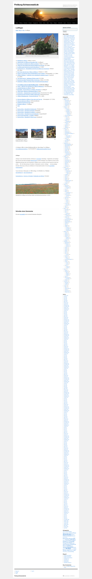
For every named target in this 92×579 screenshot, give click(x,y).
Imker (67, 123)
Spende (66, 150)
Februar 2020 (66, 389)
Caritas (66, 232)
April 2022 (65, 358)
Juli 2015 (65, 456)
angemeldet (22, 214)
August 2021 (66, 368)
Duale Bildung (67, 100)
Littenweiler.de (66, 560)
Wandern (66, 279)
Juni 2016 (65, 443)
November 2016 (66, 437)
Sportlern (66, 271)
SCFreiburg (68, 278)
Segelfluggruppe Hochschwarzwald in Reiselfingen (28, 67)
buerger (70, 531)
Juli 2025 (65, 311)
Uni (72, 550)
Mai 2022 (65, 357)
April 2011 (65, 518)
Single (66, 260)
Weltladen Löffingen (21, 104)
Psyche (66, 255)
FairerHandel (67, 160)
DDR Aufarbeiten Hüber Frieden (69, 35)
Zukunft (66, 155)
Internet (66, 175)
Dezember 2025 (66, 305)
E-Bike (67, 139)
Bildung (20, 23)
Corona (71, 533)
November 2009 (66, 519)
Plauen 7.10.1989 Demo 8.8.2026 (69, 63)
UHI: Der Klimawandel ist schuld (69, 88)
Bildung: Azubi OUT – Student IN (69, 45)
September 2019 (66, 396)
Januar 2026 (66, 304)
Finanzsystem (67, 161)
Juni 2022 (65, 356)
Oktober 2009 (66, 520)
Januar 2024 (66, 333)
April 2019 (65, 402)
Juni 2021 (65, 370)
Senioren (66, 256)
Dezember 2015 (66, 450)
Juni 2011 (65, 515)
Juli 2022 (65, 354)
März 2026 (65, 301)
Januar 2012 (66, 507)
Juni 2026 (65, 298)
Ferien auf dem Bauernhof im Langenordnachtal (27, 113)
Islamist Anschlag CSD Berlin (69, 77)
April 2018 (65, 416)
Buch (68, 173)
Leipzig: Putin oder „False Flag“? (69, 64)
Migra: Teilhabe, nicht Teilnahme (69, 36)
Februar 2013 (66, 491)
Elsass (66, 210)
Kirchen (66, 236)
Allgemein (65, 98)
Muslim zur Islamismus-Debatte (69, 72)
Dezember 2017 (66, 421)
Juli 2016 (65, 442)
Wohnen (68, 114)
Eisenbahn (67, 229)
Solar (66, 134)
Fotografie (67, 110)
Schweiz (66, 164)
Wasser (66, 207)
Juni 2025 (65, 312)
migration (70, 547)
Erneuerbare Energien (68, 538)
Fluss (66, 212)
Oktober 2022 (66, 351)
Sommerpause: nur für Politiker (69, 94)
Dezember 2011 (66, 508)
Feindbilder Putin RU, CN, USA (69, 59)
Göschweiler (38, 158)
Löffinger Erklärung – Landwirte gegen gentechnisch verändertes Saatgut (32, 75)
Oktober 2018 (66, 409)
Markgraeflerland (67, 221)
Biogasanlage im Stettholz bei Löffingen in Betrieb (28, 63)
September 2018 (66, 410)
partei (64, 549)
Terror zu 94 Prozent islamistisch (69, 75)
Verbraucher (67, 152)
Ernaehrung (67, 186)
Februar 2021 (66, 375)
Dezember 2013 (66, 479)
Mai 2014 (65, 473)
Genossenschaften (68, 115)
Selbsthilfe (60, 23)
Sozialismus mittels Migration (68, 51)
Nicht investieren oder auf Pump (69, 81)
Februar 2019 (66, 404)
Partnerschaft (67, 149)
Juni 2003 (65, 527)
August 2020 (66, 382)
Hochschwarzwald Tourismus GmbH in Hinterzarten (28, 94)
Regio (51, 23)
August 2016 (66, 440)
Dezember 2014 (66, 465)
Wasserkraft (67, 140)
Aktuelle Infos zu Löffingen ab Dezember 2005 (27, 62)
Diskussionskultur (67, 536)
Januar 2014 (66, 478)
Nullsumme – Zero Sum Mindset (69, 66)
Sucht (66, 265)
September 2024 (66, 323)
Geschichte (68, 218)
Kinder (66, 250)
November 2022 (66, 350)
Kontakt (16, 572)
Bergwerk (66, 185)
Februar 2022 (66, 360)
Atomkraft (67, 531)
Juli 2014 (65, 471)
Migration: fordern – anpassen (69, 41)
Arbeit (67, 262)
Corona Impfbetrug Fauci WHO (69, 68)
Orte (24, 30)
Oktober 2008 (66, 521)
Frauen (66, 248)
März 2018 (65, 417)
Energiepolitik (67, 132)
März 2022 (65, 359)
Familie (66, 247)
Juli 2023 (65, 340)
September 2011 (66, 512)
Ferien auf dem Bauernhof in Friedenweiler (26, 109)
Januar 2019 (66, 405)
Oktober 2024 (66, 322)
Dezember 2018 (66, 406)
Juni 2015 (65, 457)
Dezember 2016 (66, 435)
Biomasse (66, 131)
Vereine (73, 23)
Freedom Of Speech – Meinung (69, 80)
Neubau (75, 547)
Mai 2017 (65, 429)
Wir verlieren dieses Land (68, 54)
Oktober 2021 (66, 365)
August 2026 (66, 295)
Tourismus (69, 23)
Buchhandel (68, 121)
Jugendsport (68, 544)
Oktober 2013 (66, 481)
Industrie (66, 124)
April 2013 (65, 489)
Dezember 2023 (66, 334)
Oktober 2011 (66, 510)
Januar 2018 (66, 420)
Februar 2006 (66, 526)
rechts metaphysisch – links (68, 93)
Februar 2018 (66, 419)
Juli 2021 (65, 369)
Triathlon (67, 275)
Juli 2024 (65, 325)
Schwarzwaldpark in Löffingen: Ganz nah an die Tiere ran (29, 99)
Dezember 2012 (66, 494)
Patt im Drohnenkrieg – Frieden (69, 87)
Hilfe (66, 287)
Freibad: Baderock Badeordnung (69, 62)
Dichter (66, 169)
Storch (67, 201)
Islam (70, 543)
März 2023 (65, 345)
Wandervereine (67, 291)
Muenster (67, 238)
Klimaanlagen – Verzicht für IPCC (69, 85)
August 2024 (66, 324)
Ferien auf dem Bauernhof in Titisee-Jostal (26, 117)
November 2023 (66, 335)
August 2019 (66, 397)
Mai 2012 (65, 502)
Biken (67, 272)
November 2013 (66, 480)
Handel (66, 120)
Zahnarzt (67, 118)
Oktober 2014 (66, 467)
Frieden (65, 541)
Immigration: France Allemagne (69, 74)
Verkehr (66, 226)
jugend (64, 544)
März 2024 (65, 330)
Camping (66, 283)
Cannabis (67, 267)
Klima (66, 191)
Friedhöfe (66, 174)
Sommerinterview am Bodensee (69, 43)
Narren (66, 289)
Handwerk (66, 122)
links (72, 545)
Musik (66, 179)
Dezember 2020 (66, 377)
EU (65, 158)
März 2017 (65, 432)
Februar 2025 (66, 317)
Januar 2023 (66, 347)
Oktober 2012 (66, 496)
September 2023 (66, 337)
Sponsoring (67, 151)
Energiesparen (65, 537)
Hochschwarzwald (68, 219)
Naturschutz (67, 197)
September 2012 (66, 497)
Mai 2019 (65, 400)
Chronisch (66, 243)
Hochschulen (67, 103)
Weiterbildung (65, 551)
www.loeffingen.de (19, 172)
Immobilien (68, 111)
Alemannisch (67, 168)
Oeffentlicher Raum (68, 180)
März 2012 (65, 504)
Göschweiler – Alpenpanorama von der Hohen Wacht (28, 93)
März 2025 (65, 316)
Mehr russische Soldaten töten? (69, 60)
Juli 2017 (65, 427)
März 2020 (65, 388)
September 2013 (66, 483)
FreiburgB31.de (66, 558)
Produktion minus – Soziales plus (69, 39)
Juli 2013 (65, 485)
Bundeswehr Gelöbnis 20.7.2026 (69, 70)
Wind (66, 141)
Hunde (67, 199)
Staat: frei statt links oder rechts (69, 76)
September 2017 (66, 425)
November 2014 (66, 466)
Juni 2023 (65, 341)
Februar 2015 (66, 462)
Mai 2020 (65, 386)
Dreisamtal (66, 209)
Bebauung (68, 112)
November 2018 (66, 408)
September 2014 (66, 468)
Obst (67, 196)
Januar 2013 (66, 492)
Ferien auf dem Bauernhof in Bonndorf (26, 110)
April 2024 (65, 329)
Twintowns (66, 166)
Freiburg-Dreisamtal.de (67, 555)
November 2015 (66, 451)
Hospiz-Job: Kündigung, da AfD (69, 47)
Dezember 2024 (66, 319)
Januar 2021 (66, 376)
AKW (66, 129)
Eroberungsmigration (67, 58)
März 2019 (65, 403)
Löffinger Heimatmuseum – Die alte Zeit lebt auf (27, 96)
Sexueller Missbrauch (68, 259)
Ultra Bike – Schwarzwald (68, 78)
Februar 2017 (66, 433)
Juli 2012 (65, 500)
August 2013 (66, 484)
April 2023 (65, 343)
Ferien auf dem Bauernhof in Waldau (25, 115)
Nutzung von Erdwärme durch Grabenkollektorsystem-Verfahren (31, 73)
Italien (66, 163)
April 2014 (65, 474)
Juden (73, 543)
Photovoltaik (68, 135)
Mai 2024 (65, 328)
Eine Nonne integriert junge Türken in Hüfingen (27, 72)
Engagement (35, 23)
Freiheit (73, 540)
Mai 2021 (65, 371)
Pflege (67, 258)
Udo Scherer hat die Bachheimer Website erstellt (28, 78)
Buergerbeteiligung (68, 144)
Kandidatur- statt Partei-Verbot (69, 83)
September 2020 (66, 381)
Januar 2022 (66, 362)
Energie (30, 23)
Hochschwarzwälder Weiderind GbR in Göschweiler (28, 80)
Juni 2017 (65, 428)
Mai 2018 (65, 415)
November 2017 (66, 422)
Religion (55, 23)
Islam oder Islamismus (67, 86)
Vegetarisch (68, 187)
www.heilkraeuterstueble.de (22, 149)
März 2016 (65, 446)
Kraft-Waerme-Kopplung (69, 133)
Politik (68, 548)
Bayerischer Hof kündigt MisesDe (69, 37)
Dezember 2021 (66, 363)
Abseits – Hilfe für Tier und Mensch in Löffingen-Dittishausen (30, 86)
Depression (68, 245)
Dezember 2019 (66, 392)
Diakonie (66, 233)
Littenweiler (68, 215)
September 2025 (66, 308)
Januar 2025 (66, 318)
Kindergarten (67, 104)
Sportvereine (67, 277)
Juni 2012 (65, 501)
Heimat (66, 216)
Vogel (67, 202)
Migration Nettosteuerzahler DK (69, 49)
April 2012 (65, 503)
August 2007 (66, 523)
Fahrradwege (68, 230)
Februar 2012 (66, 506)
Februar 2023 (66, 346)
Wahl (75, 550)
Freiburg (66, 214)
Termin (71, 550)
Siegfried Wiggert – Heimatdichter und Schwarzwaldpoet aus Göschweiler (33, 68)
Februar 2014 (66, 477)
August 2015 (66, 455)
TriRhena (66, 225)
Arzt (66, 117)
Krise (66, 253)
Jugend (66, 249)
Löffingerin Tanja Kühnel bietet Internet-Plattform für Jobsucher (30, 65)
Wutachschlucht (34, 160)
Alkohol (67, 266)
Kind (71, 544)
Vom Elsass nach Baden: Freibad (69, 91)
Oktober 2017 (66, 423)
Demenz (67, 244)
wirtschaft (69, 551)
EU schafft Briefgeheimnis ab (68, 92)
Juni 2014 (65, 472)
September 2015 (66, 454)
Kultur (44, 23)
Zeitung (72, 551)
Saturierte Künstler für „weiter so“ (69, 42)
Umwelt (66, 203)
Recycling (67, 204)
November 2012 (66, 495)
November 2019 (66, 393)
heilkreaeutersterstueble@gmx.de (44, 149)
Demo (74, 533)
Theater (66, 183)
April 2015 (65, 460)
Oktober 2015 (66, 452)
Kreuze (66, 239)
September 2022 (66, 352)
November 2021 (66, 364)
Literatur (67, 172)
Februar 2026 (66, 302)
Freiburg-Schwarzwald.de (26, 4)
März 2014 (65, 475)
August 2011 (66, 513)
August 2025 (66, 310)
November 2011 (66, 509)
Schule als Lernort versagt (68, 46)
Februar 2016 (66, 448)
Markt (66, 126)
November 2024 (66, 321)
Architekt (67, 109)
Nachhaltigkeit (68, 192)
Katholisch (66, 235)
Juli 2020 (65, 383)
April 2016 (65, 445)
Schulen (66, 105)
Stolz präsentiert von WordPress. (69, 575)
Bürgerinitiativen (67, 145)
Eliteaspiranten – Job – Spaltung (69, 65)
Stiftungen (66, 127)
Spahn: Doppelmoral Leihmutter (69, 89)
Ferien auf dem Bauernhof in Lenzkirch (26, 112)
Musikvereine (67, 288)
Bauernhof (66, 282)
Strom (66, 138)
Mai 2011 (65, 517)
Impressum (17, 571)
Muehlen (66, 222)
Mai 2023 (65, 342)
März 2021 (65, 374)
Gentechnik (68, 195)
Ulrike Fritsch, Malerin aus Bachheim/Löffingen (27, 91)
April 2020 (65, 387)
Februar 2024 (66, 331)
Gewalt (67, 254)
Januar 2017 (66, 434)
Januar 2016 (66, 449)
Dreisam (67, 213)
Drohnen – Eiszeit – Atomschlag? (69, 69)
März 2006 (65, 525)
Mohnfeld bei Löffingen (22, 60)
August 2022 (66, 353)
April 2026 (65, 300)
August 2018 (66, 411)
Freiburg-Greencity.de (67, 556)
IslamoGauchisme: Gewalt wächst (69, 82)
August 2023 (66, 339)
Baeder (66, 270)
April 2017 (65, 431)
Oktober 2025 (66, 307)
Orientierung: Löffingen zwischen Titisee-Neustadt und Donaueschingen (32, 81)
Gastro (66, 284)
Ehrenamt (66, 146)
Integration (66, 162)
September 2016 (66, 439)
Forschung (66, 101)
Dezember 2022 (66, 348)
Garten (66, 190)
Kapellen (67, 237)
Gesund (66, 116)
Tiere (66, 198)
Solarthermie (68, 137)
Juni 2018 (65, 414)
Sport (65, 23)
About (16, 573)
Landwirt (66, 193)
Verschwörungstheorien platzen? (69, 57)
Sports (66, 276)
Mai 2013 (65, 488)
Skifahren (67, 273)
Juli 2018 (65, 412)
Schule (74, 549)
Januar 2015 (66, 463)
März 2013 (65, 490)
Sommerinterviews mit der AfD (69, 40)
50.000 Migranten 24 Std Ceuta (69, 71)
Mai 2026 (65, 299)
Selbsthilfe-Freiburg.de (67, 562)
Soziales (66, 261)
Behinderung (67, 242)
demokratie (67, 534)
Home (17, 23)
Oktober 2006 (66, 524)
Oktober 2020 (66, 380)
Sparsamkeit (68, 153)
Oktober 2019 (66, 394)
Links (18, 105)
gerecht (68, 541)
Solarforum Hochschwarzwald (23, 102)
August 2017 (66, 426)
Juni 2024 (65, 327)
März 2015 (65, 461)
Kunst (66, 176)
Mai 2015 (65, 458)
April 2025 (65, 314)
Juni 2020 (65, 385)
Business (25, 23)
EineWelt (66, 157)
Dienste (66, 108)
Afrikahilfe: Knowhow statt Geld (69, 53)
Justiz (67, 264)
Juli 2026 (65, 296)
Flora (66, 189)
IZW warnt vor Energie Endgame (69, 52)
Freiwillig (66, 147)
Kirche (74, 544)
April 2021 (65, 373)
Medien (66, 178)
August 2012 (66, 498)
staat (68, 550)
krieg (66, 545)
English (33, 571)
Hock (67, 181)
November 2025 (66, 306)
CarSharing (68, 227)
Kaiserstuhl (67, 220)
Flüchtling (67, 540)
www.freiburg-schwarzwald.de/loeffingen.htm (27, 85)
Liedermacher (68, 170)
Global (40, 23)
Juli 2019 (65, 398)
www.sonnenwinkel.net (28, 172)
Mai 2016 (65, 444)
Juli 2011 (65, 514)
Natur (48, 23)
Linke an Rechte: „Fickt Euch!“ (69, 48)
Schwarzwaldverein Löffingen (23, 101)
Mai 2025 (65, 313)
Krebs (66, 252)
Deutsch (72, 534)
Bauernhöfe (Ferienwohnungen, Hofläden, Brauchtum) (29, 89)
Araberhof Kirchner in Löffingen (24, 88)
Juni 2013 (65, 486)
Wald (66, 206)
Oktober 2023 (66, 336)
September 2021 (66, 366)
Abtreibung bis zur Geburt (68, 55)
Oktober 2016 (66, 438)
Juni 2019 (65, 399)
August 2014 (66, 469)
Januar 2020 (66, 391)
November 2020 (66, 379)
